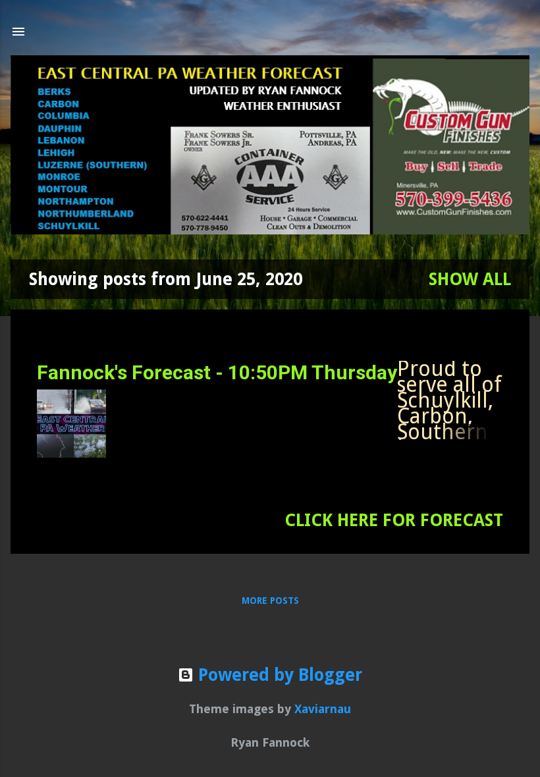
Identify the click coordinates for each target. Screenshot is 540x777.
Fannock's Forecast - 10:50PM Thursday (217, 372)
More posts (270, 600)
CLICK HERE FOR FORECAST (393, 520)
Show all (470, 279)
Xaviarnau (322, 709)
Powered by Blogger (278, 675)
